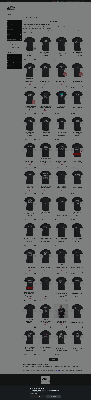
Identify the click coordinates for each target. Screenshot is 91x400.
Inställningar (53, 396)
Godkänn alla (37, 396)
